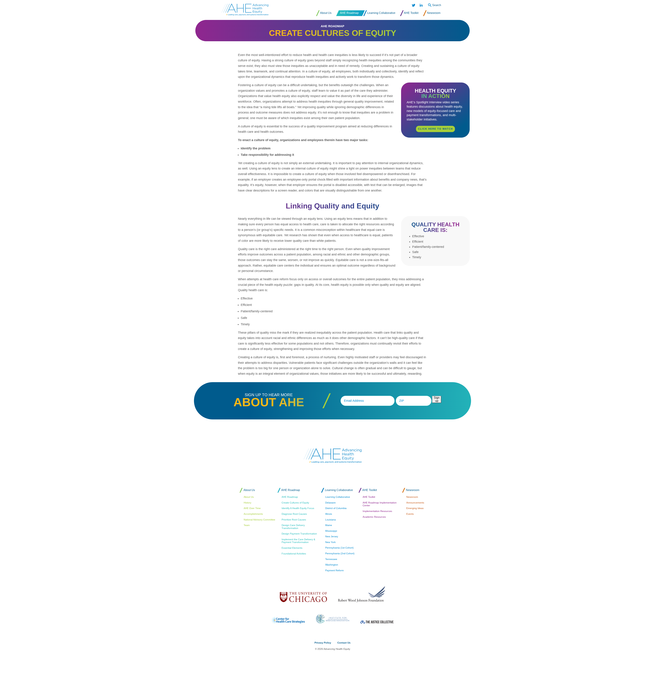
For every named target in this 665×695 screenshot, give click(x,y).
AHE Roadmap (332, 26)
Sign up (437, 399)
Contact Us (344, 642)
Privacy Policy (322, 642)
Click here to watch (435, 128)
